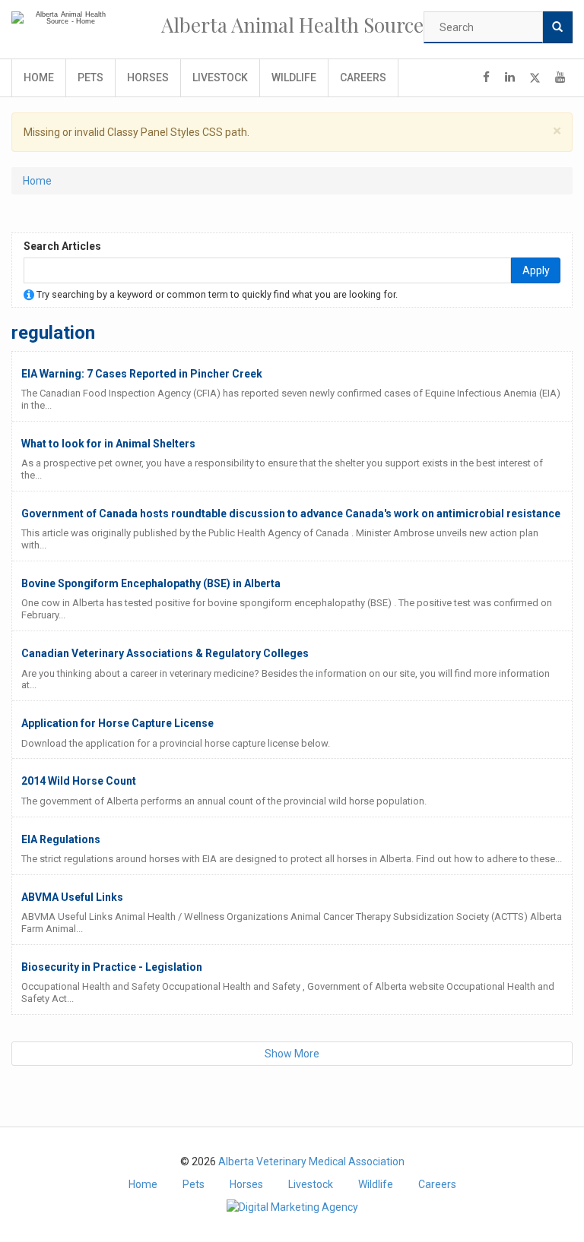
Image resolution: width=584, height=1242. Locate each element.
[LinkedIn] (509, 77)
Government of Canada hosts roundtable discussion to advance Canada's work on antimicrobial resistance (290, 513)
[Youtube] (560, 77)
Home (39, 77)
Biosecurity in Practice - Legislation (111, 967)
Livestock (220, 77)
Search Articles (62, 246)
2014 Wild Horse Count (78, 781)
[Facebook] (486, 77)
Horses (148, 77)
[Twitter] (535, 77)
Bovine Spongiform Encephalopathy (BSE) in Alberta (151, 583)
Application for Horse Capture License (117, 723)
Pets (90, 77)
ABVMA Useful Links (72, 897)
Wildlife (293, 77)
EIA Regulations (60, 839)
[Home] (64, 18)
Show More (292, 1054)
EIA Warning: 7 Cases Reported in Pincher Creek (141, 374)
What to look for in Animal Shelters (108, 444)
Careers (363, 77)
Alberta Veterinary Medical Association (311, 1161)
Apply (536, 270)
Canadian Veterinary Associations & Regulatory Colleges (165, 653)
